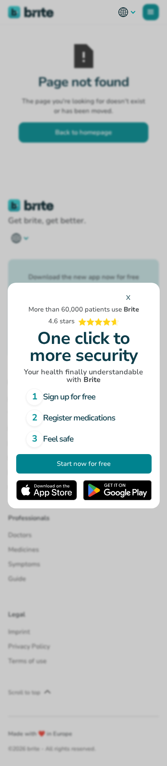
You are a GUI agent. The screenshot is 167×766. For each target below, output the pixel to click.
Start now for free (84, 463)
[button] (127, 12)
